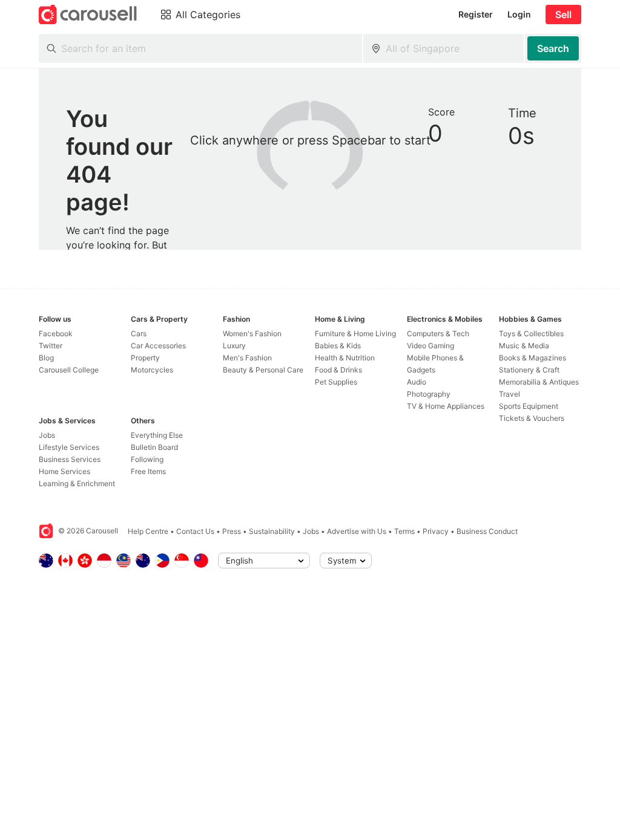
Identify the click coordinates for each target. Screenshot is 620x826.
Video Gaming (430, 345)
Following (147, 459)
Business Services (70, 459)
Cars (139, 333)
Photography (428, 393)
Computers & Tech (438, 333)
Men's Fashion (247, 357)
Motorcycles (152, 369)
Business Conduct (487, 531)
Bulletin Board (154, 447)
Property (145, 357)
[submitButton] (553, 48)
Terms (404, 531)
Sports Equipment (528, 406)
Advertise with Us (356, 531)
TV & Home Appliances (445, 406)
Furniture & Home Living (355, 333)
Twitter (50, 345)
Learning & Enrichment (77, 483)
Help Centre (148, 531)
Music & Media (524, 345)
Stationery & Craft (529, 369)
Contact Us (195, 531)
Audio (416, 381)
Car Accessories (158, 345)
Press (231, 531)
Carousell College (69, 369)
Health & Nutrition (345, 357)
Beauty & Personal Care (263, 369)
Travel (509, 393)
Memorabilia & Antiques (539, 381)
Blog (46, 357)
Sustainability (272, 531)
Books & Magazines (532, 357)
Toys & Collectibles (531, 333)
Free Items (148, 471)
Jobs (47, 435)
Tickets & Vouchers (531, 418)
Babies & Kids (338, 345)
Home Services (64, 471)
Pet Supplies (336, 381)
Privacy (436, 531)
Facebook (56, 333)
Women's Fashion (252, 333)
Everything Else (157, 435)
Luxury (234, 345)
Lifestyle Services (69, 447)
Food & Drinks (338, 369)
